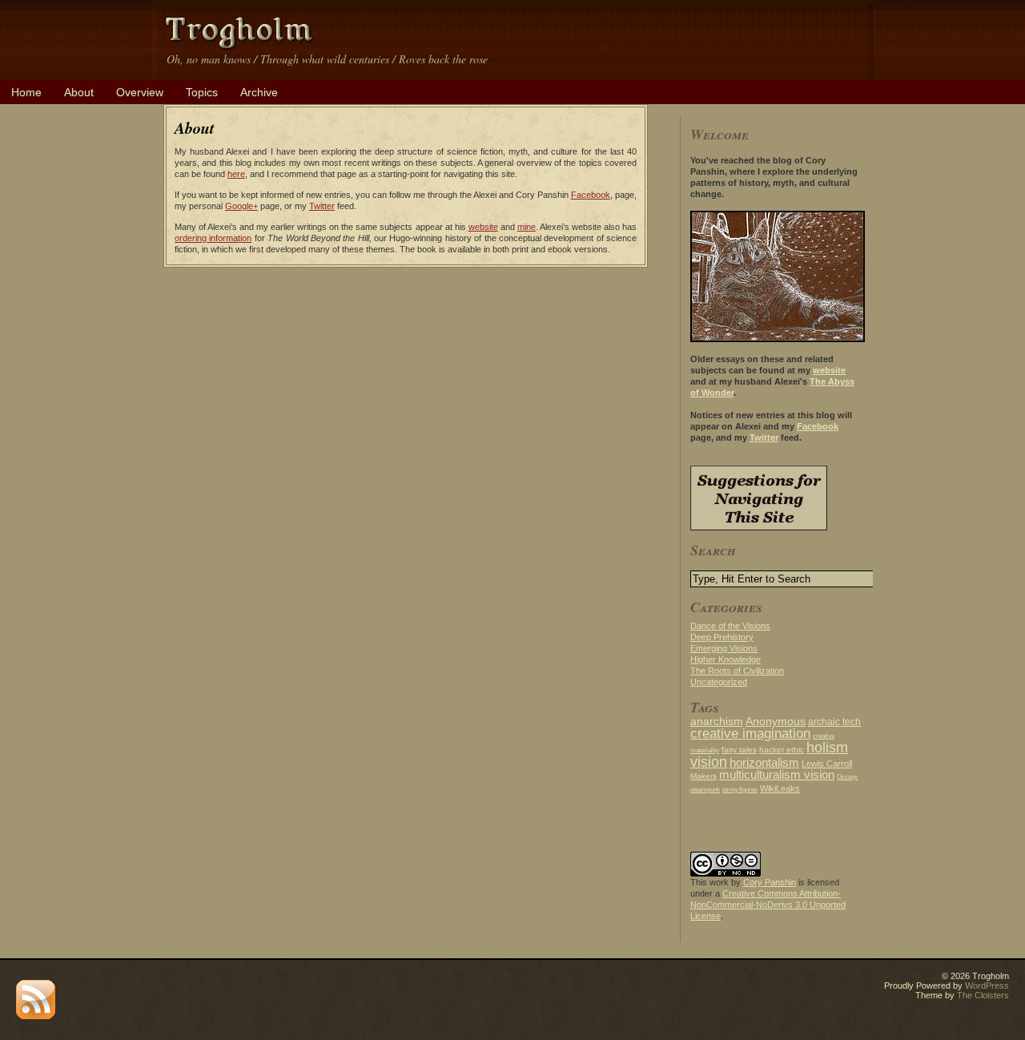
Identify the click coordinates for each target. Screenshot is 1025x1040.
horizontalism (764, 762)
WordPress (987, 985)
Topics (202, 92)
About (79, 92)
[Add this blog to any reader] (35, 1016)
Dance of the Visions (730, 626)
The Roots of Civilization (737, 670)
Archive (259, 92)
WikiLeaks (780, 788)
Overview (139, 92)
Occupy (847, 776)
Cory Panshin (769, 882)
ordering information (213, 238)
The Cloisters (983, 995)
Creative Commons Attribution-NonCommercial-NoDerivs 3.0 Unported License (768, 905)
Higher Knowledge (725, 659)
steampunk (705, 789)
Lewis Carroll (827, 763)
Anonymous (776, 722)
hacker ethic (781, 749)
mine (526, 227)
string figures (740, 789)
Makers (703, 776)
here (236, 174)
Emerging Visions (724, 648)
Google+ (241, 206)
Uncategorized (718, 682)
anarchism (716, 722)
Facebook (590, 195)
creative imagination (750, 733)
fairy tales (739, 749)
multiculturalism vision (776, 774)
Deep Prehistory (722, 637)
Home (26, 92)
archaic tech (834, 722)
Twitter (322, 206)
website (483, 227)
